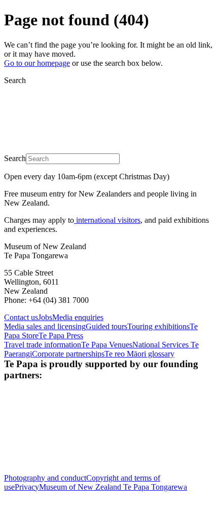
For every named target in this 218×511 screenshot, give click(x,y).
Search (15, 80)
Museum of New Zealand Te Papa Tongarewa (113, 487)
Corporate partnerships (68, 353)
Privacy (27, 487)
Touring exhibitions (158, 326)
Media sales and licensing (45, 326)
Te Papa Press (61, 335)
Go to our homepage (37, 63)
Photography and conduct (45, 478)
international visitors (107, 220)
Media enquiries (77, 317)
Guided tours (106, 326)
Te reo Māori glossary (139, 353)
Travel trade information (42, 344)
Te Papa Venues (106, 344)
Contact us (21, 317)
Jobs (45, 317)
